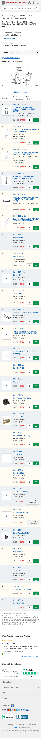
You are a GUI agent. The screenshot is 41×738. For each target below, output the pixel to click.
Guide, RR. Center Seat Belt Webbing (23, 353)
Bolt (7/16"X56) (18, 603)
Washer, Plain (18, 237)
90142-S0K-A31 (18, 432)
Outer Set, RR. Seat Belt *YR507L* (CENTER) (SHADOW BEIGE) (26, 220)
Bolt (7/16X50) (18, 473)
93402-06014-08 (19, 489)
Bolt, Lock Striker (19, 417)
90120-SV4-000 (18, 414)
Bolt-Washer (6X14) (20, 492)
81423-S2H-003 (18, 234)
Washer (16, 382)
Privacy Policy (31, 725)
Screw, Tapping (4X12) (21, 533)
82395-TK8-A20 (18, 309)
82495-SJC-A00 (18, 349)
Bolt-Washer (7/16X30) (21, 436)
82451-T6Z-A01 (18, 549)
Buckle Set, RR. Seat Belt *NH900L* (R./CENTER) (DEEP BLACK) (24, 109)
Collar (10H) (17, 294)
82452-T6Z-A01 (18, 567)
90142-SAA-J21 (18, 451)
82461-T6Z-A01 (18, 586)
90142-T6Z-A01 (18, 470)
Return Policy (20, 725)
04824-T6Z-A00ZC (20, 149)
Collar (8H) (17, 570)
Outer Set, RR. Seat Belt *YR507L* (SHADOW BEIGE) (26, 130)
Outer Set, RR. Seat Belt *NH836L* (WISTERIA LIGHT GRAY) (26, 153)
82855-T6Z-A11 (18, 365)
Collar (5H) (17, 275)
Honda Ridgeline (12, 16)
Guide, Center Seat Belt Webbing (25, 312)
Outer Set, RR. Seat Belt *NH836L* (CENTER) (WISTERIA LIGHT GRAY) (26, 199)
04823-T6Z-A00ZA (19, 104)
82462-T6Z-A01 (18, 600)
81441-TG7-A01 (19, 272)
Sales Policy (9, 725)
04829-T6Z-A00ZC (20, 194)
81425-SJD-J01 (18, 253)
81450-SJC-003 (18, 291)
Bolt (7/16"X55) (18, 454)
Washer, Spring (18, 256)
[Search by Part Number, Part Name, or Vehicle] (36, 8)
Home (3, 16)
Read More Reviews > (32, 656)
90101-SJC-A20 (18, 395)
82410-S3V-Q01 (18, 328)
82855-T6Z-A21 (18, 379)
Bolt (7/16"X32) (18, 368)
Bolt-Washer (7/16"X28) (22, 589)
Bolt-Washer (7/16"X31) (22, 398)
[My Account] (33, 2)
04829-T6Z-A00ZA (19, 216)
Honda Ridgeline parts (12, 617)
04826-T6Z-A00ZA (19, 173)
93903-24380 (18, 530)
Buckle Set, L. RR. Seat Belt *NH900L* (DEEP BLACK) (23, 177)
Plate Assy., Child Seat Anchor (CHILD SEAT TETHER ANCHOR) (25, 332)
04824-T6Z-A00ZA (19, 127)
